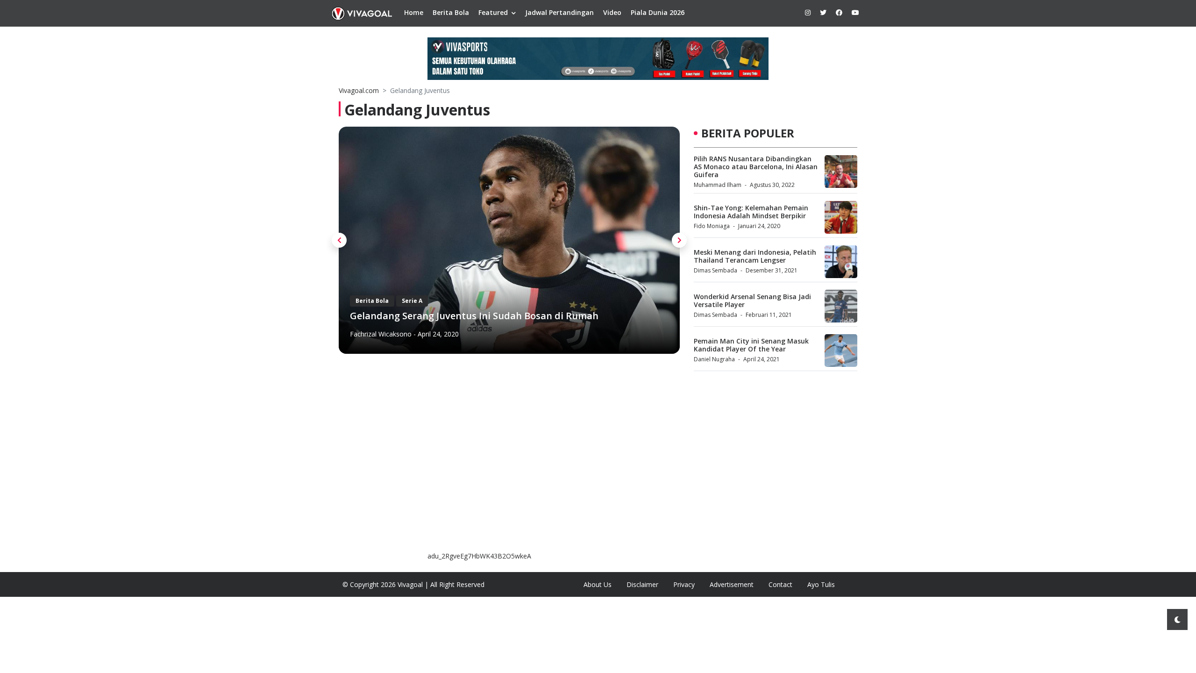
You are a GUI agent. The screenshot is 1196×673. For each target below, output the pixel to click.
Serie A (412, 301)
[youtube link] (855, 12)
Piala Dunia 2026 (657, 12)
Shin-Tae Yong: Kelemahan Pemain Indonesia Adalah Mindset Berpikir (751, 211)
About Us (598, 584)
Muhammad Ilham (717, 185)
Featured (493, 12)
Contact (780, 584)
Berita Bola (451, 12)
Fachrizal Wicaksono (381, 333)
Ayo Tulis (821, 584)
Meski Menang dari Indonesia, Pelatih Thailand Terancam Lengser (755, 256)
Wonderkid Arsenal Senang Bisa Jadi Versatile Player (752, 300)
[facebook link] (839, 12)
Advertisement (732, 584)
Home (413, 12)
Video (612, 12)
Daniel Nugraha (714, 359)
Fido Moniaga (712, 226)
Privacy (684, 584)
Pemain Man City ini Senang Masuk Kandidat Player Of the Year (751, 344)
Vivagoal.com (359, 90)
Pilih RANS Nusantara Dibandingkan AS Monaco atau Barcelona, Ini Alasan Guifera (756, 166)
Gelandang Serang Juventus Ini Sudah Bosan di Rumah (474, 315)
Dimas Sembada (715, 270)
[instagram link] (807, 12)
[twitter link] (823, 12)
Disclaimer (642, 584)
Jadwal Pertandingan (559, 12)
